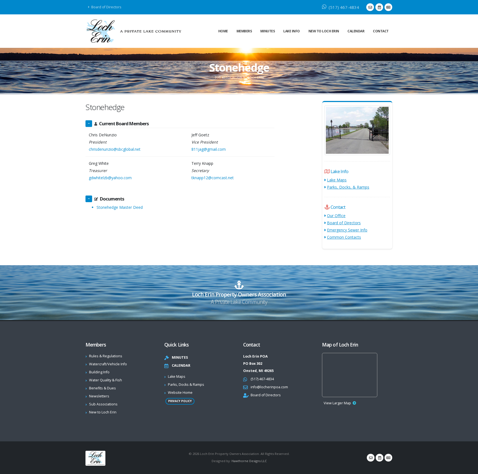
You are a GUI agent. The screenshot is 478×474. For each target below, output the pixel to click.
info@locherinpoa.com (269, 387)
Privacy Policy (180, 401)
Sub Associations (103, 404)
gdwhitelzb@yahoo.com (110, 177)
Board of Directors (105, 7)
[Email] (370, 7)
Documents (112, 199)
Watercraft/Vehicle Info (108, 364)
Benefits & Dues (102, 388)
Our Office (336, 215)
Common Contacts (344, 237)
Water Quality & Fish (105, 380)
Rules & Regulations (105, 356)
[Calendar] (379, 7)
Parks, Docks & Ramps (186, 384)
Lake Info (291, 31)
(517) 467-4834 (343, 7)
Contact (381, 31)
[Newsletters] (388, 7)
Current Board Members (124, 123)
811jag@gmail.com (208, 149)
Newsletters (99, 396)
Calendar (355, 31)
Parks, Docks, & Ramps (348, 187)
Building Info (99, 372)
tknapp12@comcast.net (212, 177)
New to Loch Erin (323, 31)
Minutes (267, 31)
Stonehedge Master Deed (120, 207)
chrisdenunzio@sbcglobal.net (115, 149)
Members (244, 31)
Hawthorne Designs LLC (249, 461)
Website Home (180, 392)
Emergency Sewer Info (347, 230)
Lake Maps (337, 180)
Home (223, 31)
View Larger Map (337, 403)
